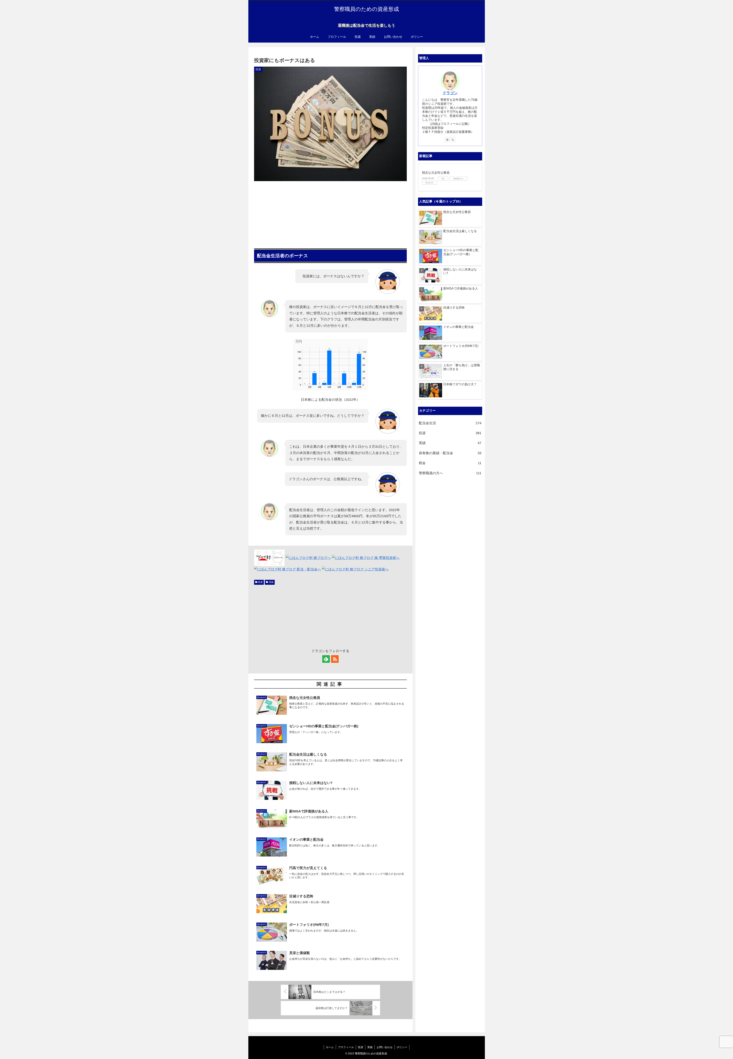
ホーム (330, 1047)
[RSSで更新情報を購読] (335, 659)
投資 (260, 582)
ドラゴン (450, 93)
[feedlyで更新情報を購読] (326, 659)
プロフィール (346, 1047)
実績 (271, 582)
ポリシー (402, 1047)
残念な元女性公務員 (436, 172)
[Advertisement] (330, 213)
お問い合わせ (385, 1047)
